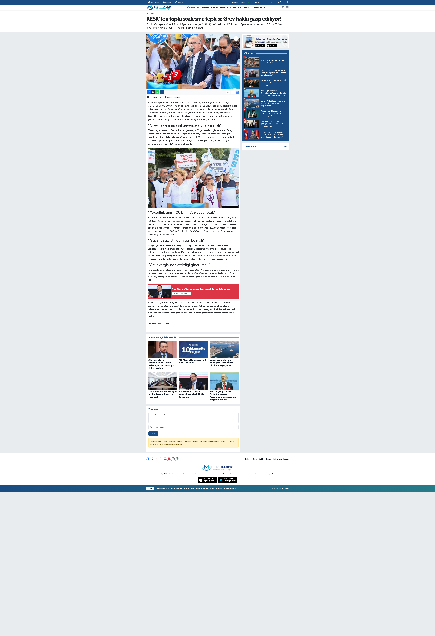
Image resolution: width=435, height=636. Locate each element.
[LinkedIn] (165, 459)
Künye (255, 459)
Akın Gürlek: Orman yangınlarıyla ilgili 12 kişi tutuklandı (191, 394)
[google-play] (228, 480)
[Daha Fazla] (162, 92)
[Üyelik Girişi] (287, 2)
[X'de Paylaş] (153, 92)
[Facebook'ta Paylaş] (149, 92)
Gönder (153, 434)
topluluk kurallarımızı (169, 441)
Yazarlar (180, 2)
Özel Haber (194, 7)
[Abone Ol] (238, 92)
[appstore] (207, 480)
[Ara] (283, 7)
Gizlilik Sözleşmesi (265, 459)
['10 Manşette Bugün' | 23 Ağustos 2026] (193, 350)
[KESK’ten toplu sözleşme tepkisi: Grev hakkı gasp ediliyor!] (193, 61)
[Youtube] (169, 459)
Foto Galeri (155, 2)
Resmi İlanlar (260, 7)
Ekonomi (224, 7)
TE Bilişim (285, 488)
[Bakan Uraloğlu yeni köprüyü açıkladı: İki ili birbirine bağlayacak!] (224, 350)
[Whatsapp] (177, 459)
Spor (240, 7)
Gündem (205, 7)
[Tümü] (285, 147)
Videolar (168, 2)
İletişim (286, 459)
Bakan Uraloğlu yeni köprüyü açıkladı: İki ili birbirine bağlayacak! (221, 363)
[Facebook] (148, 459)
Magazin (248, 7)
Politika (214, 7)
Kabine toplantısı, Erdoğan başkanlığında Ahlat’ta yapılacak (162, 394)
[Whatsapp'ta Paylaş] (157, 92)
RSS (151, 488)
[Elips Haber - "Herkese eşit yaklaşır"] (158, 7)
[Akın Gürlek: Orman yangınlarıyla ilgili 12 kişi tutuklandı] (193, 381)
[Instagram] (160, 459)
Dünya (233, 7)
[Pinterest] (156, 459)
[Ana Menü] (287, 7)
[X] (152, 459)
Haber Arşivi (277, 459)
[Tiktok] (173, 459)
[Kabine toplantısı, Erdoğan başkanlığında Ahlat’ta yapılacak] (162, 381)
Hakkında (248, 459)
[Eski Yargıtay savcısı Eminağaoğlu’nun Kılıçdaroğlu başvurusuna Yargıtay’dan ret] (224, 381)
